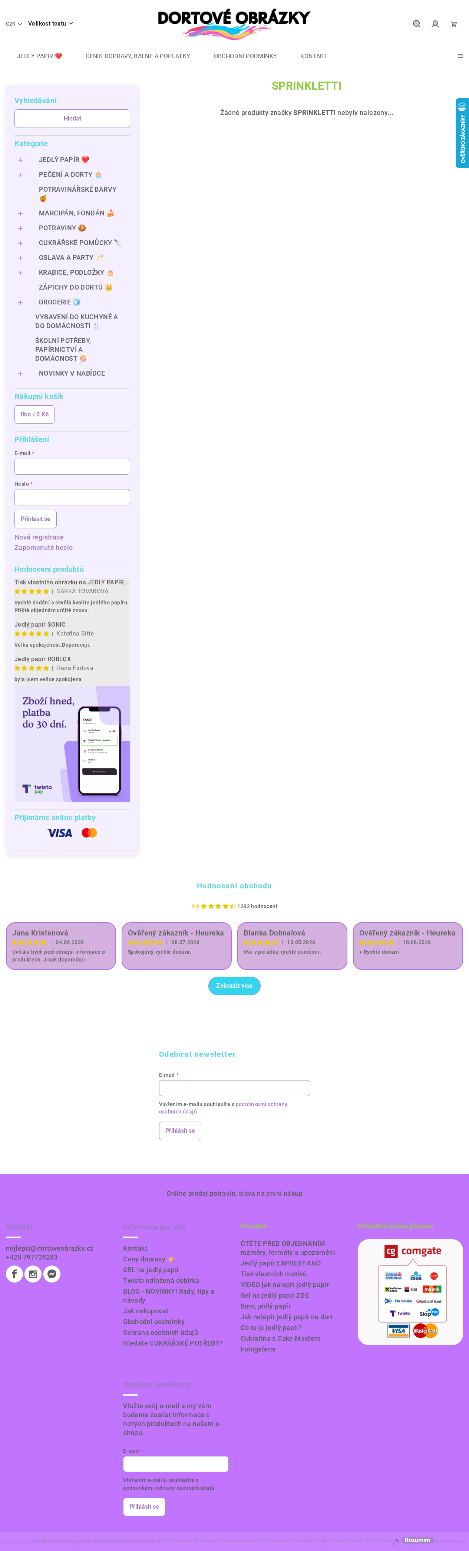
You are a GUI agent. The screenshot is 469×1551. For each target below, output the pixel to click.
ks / (35, 414)
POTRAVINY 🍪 (62, 228)
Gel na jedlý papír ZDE (275, 1295)
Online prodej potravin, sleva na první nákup (234, 1193)
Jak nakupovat (145, 1311)
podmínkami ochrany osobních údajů (168, 1488)
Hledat (72, 118)
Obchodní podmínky (154, 1322)
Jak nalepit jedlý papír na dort (287, 1317)
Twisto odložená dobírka (161, 1280)
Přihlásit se (35, 518)
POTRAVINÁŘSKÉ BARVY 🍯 (78, 193)
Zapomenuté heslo (43, 547)
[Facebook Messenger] (51, 1274)
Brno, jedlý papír (266, 1306)
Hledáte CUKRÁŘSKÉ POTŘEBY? (173, 1343)
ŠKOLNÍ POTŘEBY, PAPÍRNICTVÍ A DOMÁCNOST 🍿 (63, 349)
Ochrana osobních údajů (160, 1332)
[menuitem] (34, 56)
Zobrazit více (234, 985)
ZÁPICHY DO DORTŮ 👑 (76, 287)
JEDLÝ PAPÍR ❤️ (64, 160)
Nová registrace (39, 537)
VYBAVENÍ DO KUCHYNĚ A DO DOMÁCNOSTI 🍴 (76, 321)
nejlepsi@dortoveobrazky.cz (49, 1248)
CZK (11, 24)
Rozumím (417, 1540)
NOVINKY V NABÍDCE (72, 373)
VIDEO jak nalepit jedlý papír (285, 1284)
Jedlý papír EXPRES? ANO (281, 1263)
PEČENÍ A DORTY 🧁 (70, 174)
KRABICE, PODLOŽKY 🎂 (77, 272)
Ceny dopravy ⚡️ (149, 1259)
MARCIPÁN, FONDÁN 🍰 (77, 213)
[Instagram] (33, 1274)
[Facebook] (14, 1274)
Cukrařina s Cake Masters (281, 1338)
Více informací (381, 1540)
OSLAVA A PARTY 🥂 (71, 257)
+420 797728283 (32, 1257)
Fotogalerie (258, 1349)
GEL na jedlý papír (151, 1270)
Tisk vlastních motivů (274, 1274)
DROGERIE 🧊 (60, 302)
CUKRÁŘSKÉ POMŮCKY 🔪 (80, 243)
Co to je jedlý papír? (271, 1327)
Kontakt (135, 1248)
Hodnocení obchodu (234, 885)
